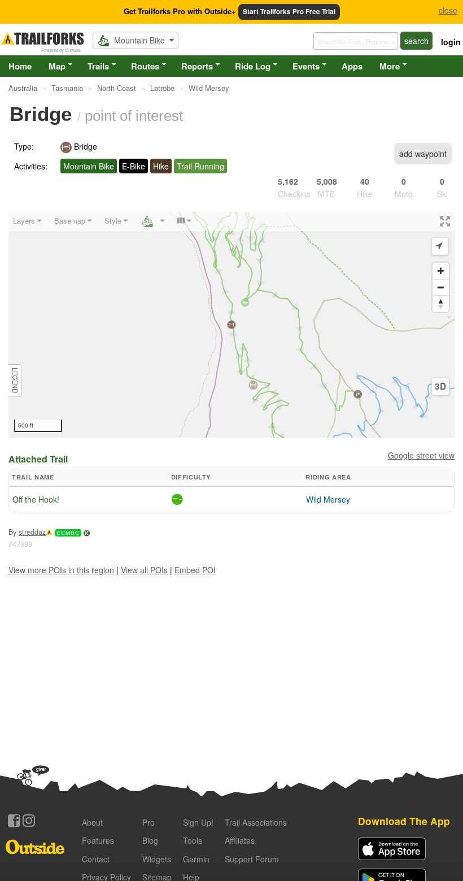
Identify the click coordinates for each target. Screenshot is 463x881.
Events (306, 66)
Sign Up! (198, 822)
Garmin (196, 859)
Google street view (421, 455)
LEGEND (15, 380)
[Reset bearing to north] (441, 303)
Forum (252, 859)
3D (440, 386)
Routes (145, 66)
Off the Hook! (35, 499)
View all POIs (144, 569)
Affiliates (240, 840)
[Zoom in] (441, 271)
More (389, 66)
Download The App (404, 821)
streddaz (32, 532)
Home (20, 66)
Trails (98, 66)
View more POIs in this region (61, 569)
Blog (150, 840)
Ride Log (252, 66)
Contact (96, 859)
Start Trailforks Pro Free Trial (289, 11)
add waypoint (423, 153)
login (451, 41)
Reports (197, 66)
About (92, 822)
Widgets (156, 859)
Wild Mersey (328, 499)
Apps (352, 66)
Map (57, 66)
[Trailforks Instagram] (29, 821)
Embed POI (195, 569)
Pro (148, 822)
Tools (192, 840)
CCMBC (68, 533)
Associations (256, 822)
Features (98, 840)
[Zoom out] (441, 287)
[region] (231, 325)
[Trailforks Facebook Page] (14, 821)
